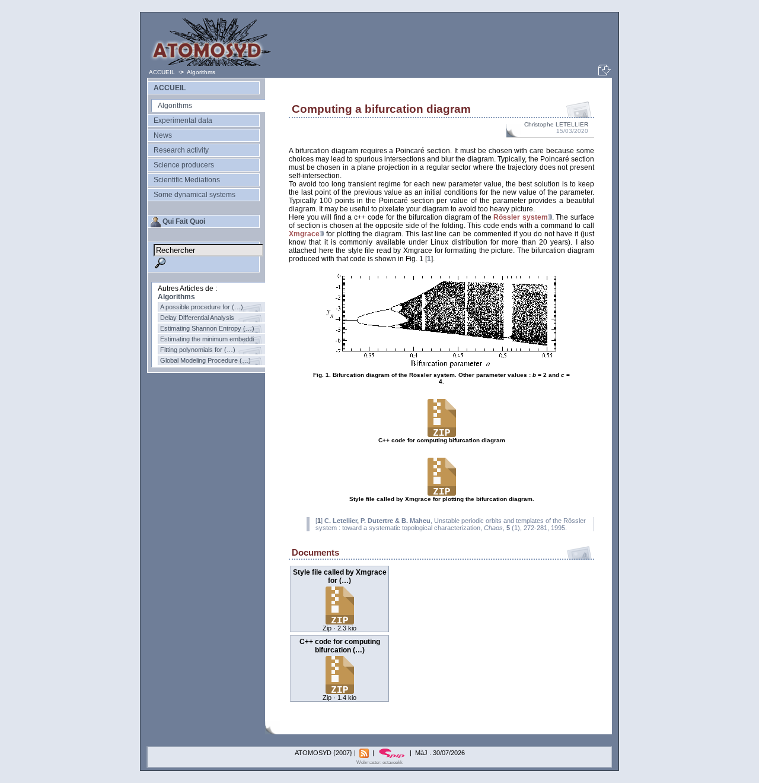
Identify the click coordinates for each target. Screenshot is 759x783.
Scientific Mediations (187, 180)
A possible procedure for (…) (201, 306)
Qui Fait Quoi (183, 221)
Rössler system (520, 217)
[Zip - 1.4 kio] (442, 435)
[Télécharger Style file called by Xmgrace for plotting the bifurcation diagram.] (340, 621)
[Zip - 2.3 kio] (442, 494)
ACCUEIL (163, 72)
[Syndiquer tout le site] (365, 752)
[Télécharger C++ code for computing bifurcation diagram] (340, 691)
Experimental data (183, 120)
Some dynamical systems (194, 195)
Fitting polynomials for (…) (197, 349)
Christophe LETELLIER (556, 124)
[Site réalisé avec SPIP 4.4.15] (393, 752)
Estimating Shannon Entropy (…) (207, 328)
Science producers (184, 165)
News (163, 135)
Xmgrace (304, 234)
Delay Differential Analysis (197, 317)
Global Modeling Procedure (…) (205, 360)
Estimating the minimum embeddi (207, 339)
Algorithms (201, 72)
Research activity (181, 150)
